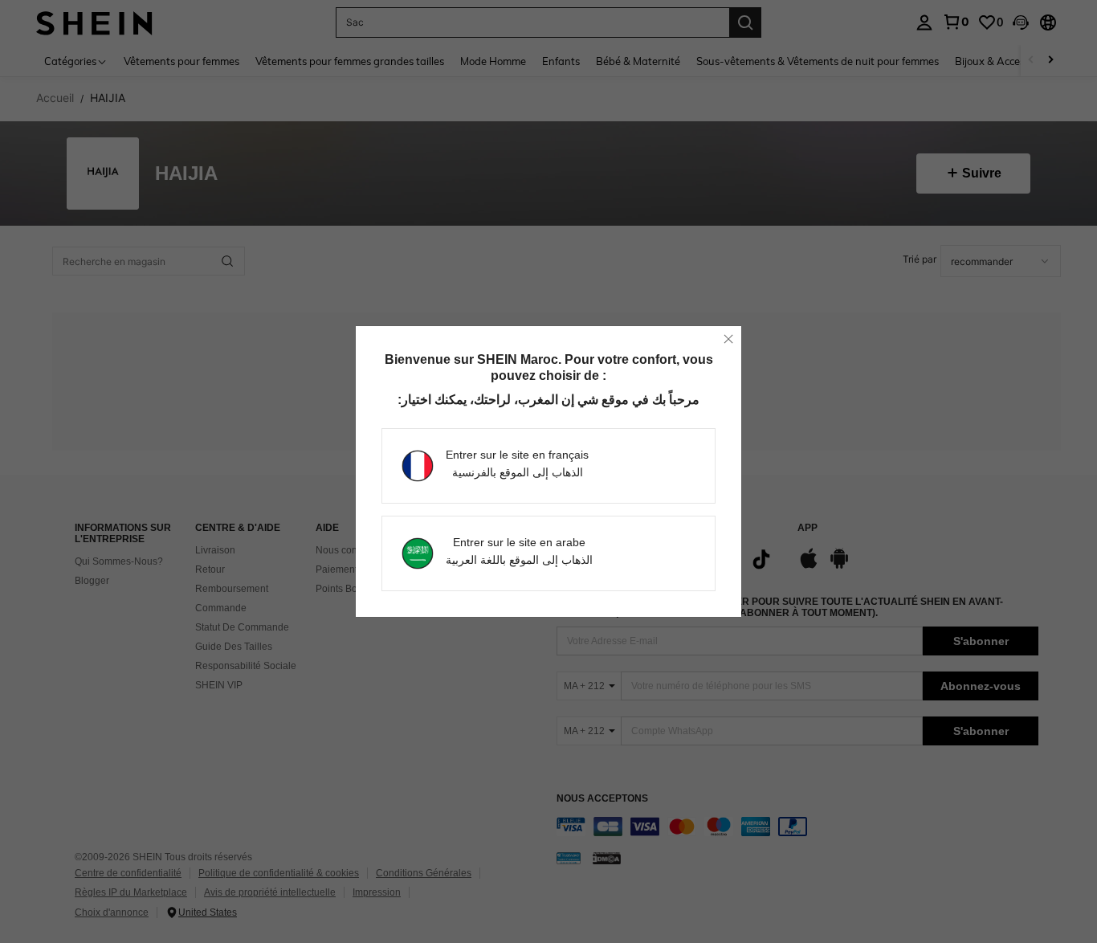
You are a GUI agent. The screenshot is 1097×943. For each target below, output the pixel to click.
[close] (728, 339)
